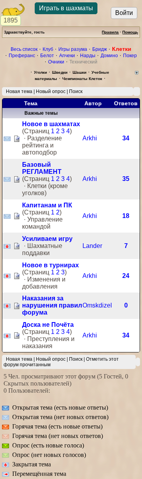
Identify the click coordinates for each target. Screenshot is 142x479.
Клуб (48, 49)
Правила (110, 32)
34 (125, 138)
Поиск (75, 91)
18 (125, 215)
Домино (109, 55)
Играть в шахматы (66, 8)
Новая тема (19, 91)
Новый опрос (50, 91)
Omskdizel (97, 305)
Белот (47, 55)
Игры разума (72, 49)
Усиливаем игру (47, 238)
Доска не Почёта (48, 324)
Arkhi (89, 138)
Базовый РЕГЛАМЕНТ (42, 168)
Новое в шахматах (51, 124)
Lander (92, 245)
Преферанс (22, 55)
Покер (130, 55)
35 (125, 178)
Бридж (99, 49)
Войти (124, 12)
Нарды (87, 55)
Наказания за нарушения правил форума (52, 305)
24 (125, 275)
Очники (56, 62)
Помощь (130, 32)
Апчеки (67, 55)
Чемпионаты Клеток (82, 78)
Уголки (40, 72)
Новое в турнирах (50, 265)
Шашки (79, 72)
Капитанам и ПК (47, 205)
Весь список (24, 49)
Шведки (59, 72)
